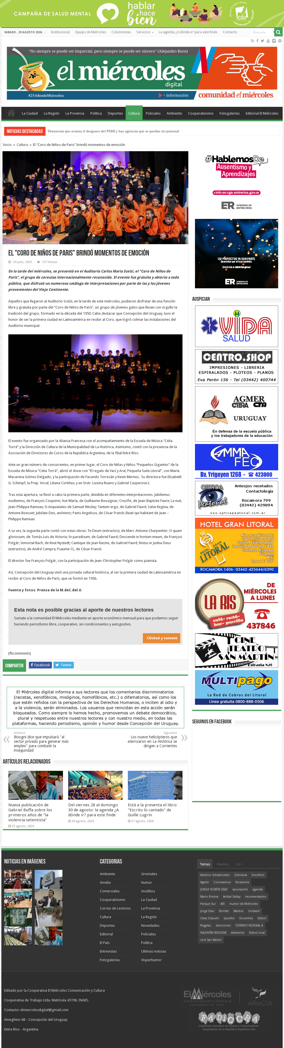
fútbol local (257, 933)
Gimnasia (240, 875)
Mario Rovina (209, 896)
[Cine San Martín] (236, 650)
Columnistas (121, 32)
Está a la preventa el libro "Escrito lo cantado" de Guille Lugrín (152, 809)
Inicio (7, 145)
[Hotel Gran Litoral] (236, 545)
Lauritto (229, 918)
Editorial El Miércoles (262, 113)
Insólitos (148, 891)
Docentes (246, 918)
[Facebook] (257, 40)
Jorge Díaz (207, 911)
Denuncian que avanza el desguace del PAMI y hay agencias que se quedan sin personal (113, 131)
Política (96, 113)
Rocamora (242, 882)
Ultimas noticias (153, 951)
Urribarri (254, 911)
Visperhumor (151, 960)
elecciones (223, 925)
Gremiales (149, 874)
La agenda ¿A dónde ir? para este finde (188, 32)
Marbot (239, 911)
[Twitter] (262, 40)
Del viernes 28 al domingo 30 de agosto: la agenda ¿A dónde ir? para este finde (93, 809)
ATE (222, 904)
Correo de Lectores (115, 908)
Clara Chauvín (209, 918)
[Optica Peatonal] (236, 498)
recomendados (255, 896)
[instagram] (274, 40)
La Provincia (74, 113)
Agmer (204, 882)
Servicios (143, 32)
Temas (205, 864)
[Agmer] (236, 414)
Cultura (134, 113)
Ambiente (174, 113)
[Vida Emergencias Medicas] (236, 326)
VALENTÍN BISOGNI (213, 933)
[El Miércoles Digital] (142, 72)
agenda (258, 889)
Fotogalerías (230, 113)
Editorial (106, 934)
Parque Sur (208, 904)
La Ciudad (30, 113)
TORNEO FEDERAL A (249, 925)
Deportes (115, 113)
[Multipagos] (236, 687)
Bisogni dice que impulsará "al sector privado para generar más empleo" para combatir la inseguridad (41, 741)
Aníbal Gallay (231, 896)
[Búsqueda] (278, 32)
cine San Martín (211, 940)
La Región (51, 113)
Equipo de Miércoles (90, 32)
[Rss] (252, 40)
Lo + (239, 864)
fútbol (262, 918)
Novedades (150, 925)
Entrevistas (108, 951)
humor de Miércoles (244, 904)
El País (105, 943)
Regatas (205, 925)
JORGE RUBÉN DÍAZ (214, 889)
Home (11, 112)
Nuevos (223, 864)
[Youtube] (268, 40)
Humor (146, 882)
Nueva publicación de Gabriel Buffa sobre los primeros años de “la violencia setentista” (30, 812)
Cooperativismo (201, 113)
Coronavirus (222, 882)
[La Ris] (236, 603)
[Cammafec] (236, 461)
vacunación (240, 889)
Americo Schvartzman (215, 875)
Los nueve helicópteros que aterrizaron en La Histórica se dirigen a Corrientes (152, 739)
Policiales (153, 113)
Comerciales (110, 891)
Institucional (60, 32)
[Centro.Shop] (236, 366)
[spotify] (280, 40)
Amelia (105, 882)
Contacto (230, 32)
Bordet (224, 911)
